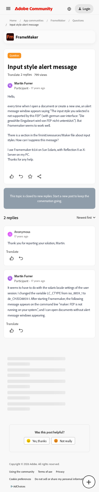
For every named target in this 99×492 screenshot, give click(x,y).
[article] (49, 246)
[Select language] (69, 8)
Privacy (60, 471)
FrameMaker (58, 20)
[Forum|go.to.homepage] (34, 8)
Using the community (21, 471)
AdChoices (19, 486)
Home (13, 20)
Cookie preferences (20, 479)
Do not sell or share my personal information (61, 479)
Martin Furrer (23, 83)
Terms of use (45, 471)
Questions (78, 20)
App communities (34, 20)
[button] (8, 10)
